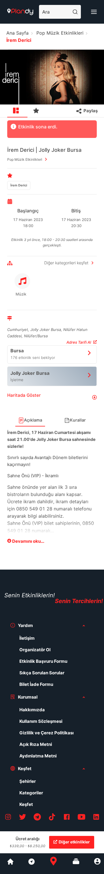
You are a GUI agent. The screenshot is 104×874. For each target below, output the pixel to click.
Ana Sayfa (17, 33)
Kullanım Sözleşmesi (40, 721)
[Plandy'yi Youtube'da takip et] (81, 818)
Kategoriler (31, 793)
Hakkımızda (32, 709)
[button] (52, 397)
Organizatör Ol (35, 649)
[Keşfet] (31, 863)
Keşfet (26, 804)
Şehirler (27, 781)
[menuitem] (17, 111)
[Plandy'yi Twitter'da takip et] (22, 818)
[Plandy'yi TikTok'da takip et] (52, 818)
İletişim (27, 638)
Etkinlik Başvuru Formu (43, 661)
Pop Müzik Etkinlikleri (59, 33)
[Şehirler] (10, 863)
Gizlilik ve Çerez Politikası (46, 732)
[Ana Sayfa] (53, 863)
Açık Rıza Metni (35, 744)
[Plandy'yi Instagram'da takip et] (8, 818)
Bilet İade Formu (36, 684)
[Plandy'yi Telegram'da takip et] (37, 818)
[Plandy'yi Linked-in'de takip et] (96, 818)
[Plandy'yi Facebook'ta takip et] (66, 818)
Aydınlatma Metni (38, 756)
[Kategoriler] (76, 863)
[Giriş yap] (97, 863)
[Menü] (94, 12)
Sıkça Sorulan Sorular (41, 672)
